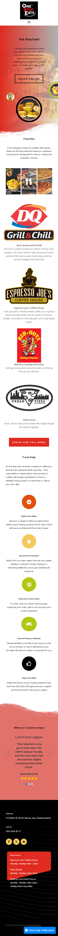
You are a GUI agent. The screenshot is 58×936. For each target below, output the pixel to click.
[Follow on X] (16, 842)
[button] (26, 784)
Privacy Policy (34, 925)
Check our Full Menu (29, 442)
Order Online (29, 78)
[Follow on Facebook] (9, 842)
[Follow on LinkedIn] (24, 842)
